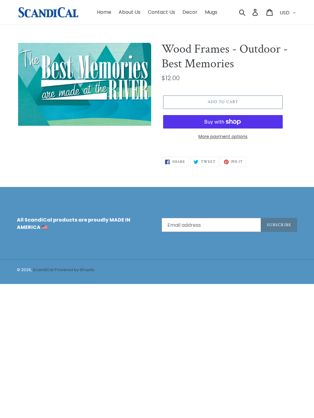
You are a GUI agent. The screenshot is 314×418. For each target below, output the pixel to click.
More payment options (222, 136)
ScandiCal (43, 270)
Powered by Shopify (74, 270)
